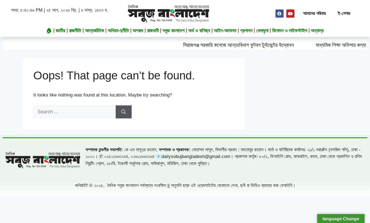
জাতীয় (60, 30)
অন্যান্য (317, 30)
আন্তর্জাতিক (94, 30)
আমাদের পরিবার (314, 13)
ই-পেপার (344, 13)
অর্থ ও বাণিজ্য (199, 30)
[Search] (124, 111)
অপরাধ (138, 30)
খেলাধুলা (262, 30)
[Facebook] (279, 13)
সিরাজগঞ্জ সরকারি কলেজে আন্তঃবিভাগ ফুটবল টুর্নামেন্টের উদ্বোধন (232, 45)
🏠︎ (49, 30)
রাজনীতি (75, 30)
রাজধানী (153, 30)
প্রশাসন (246, 30)
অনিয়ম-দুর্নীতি (118, 30)
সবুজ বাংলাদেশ (173, 30)
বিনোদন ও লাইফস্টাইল (289, 30)
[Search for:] (74, 111)
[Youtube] (290, 13)
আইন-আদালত (225, 30)
